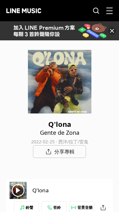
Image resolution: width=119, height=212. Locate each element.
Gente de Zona (59, 132)
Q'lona (40, 190)
